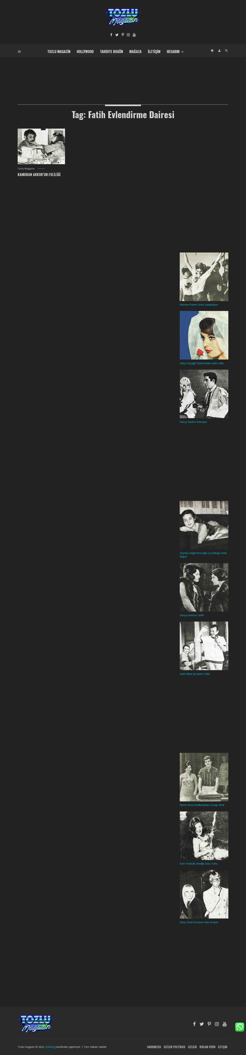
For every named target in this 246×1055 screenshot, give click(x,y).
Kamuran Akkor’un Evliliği (39, 174)
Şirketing (50, 1047)
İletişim (154, 51)
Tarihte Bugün (111, 51)
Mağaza (135, 51)
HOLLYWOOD (85, 51)
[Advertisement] (123, 75)
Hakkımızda (154, 1047)
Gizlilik (192, 1047)
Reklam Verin (207, 1047)
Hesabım (173, 51)
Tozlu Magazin (58, 51)
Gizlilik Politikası (174, 1047)
